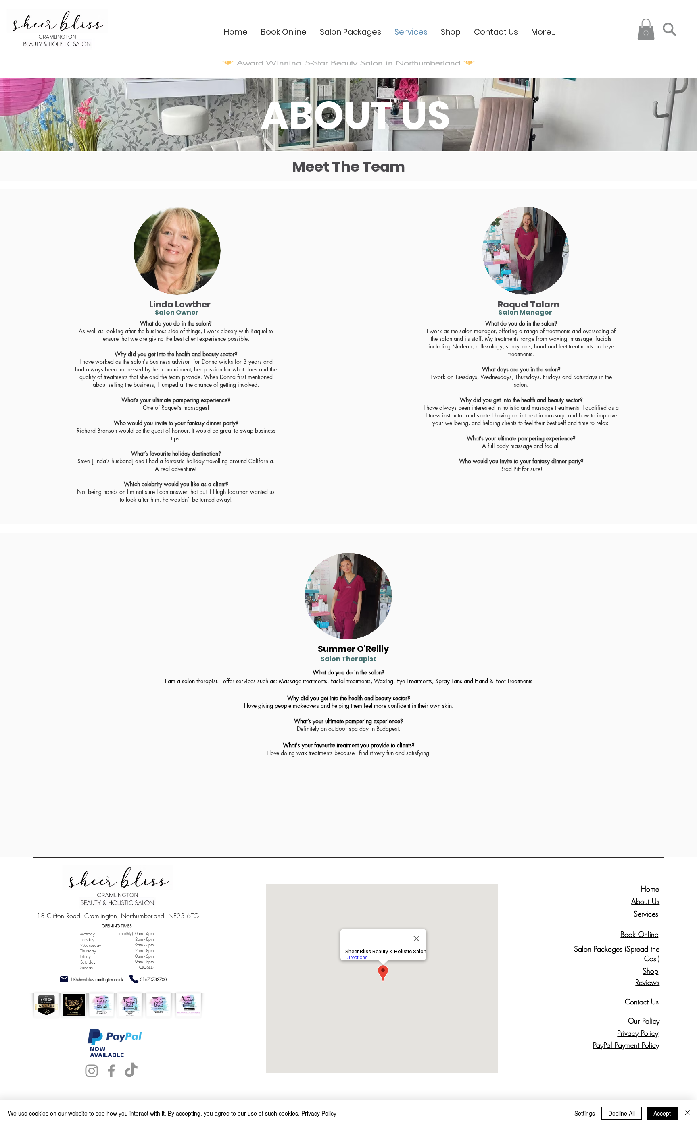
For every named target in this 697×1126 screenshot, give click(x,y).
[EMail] (64, 979)
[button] (646, 29)
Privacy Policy (318, 1113)
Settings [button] (584, 1113)
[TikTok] (131, 1070)
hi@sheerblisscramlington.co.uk (97, 979)
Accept (662, 1113)
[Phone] (134, 979)
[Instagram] (91, 1070)
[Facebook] (111, 1070)
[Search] (669, 29)
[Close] (687, 1113)
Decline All (621, 1113)
